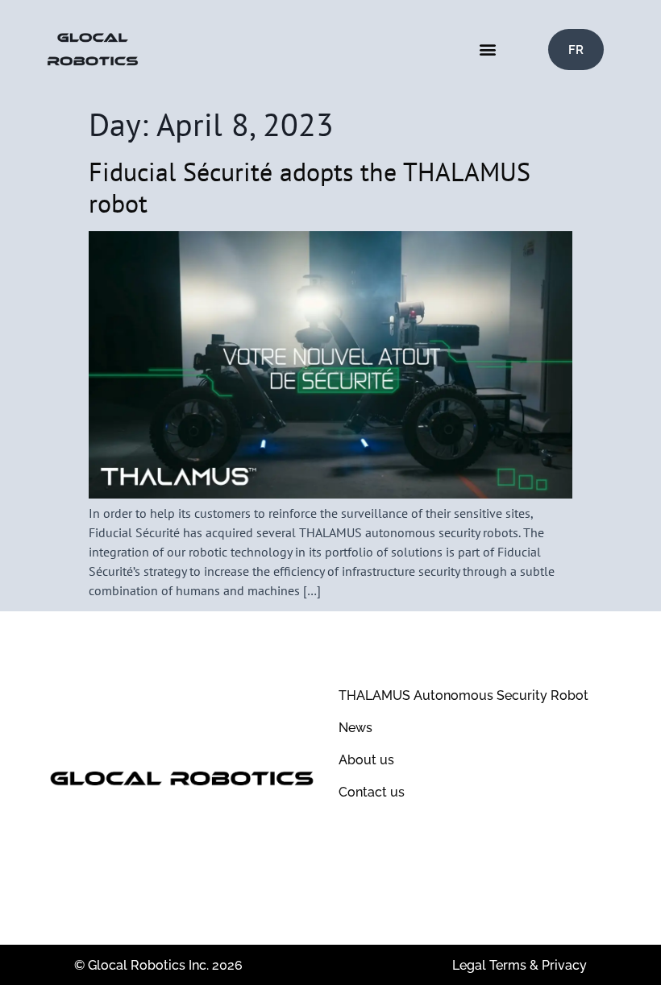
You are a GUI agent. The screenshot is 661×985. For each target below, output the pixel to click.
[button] (487, 49)
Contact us (372, 792)
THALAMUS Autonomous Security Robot (463, 695)
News (355, 727)
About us (366, 760)
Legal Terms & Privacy (519, 965)
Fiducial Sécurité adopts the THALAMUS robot (309, 187)
